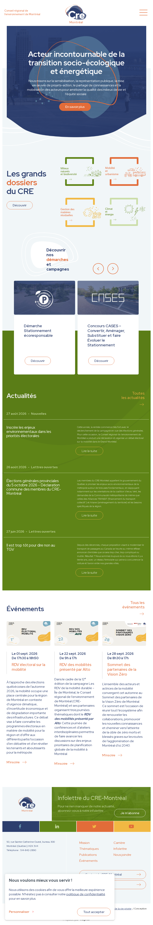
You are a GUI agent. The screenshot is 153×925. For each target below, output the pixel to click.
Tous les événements (133, 605)
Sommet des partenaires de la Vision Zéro (121, 669)
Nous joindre (122, 855)
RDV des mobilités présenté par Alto (75, 667)
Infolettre (120, 849)
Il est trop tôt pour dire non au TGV (30, 547)
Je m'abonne (129, 813)
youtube (132, 826)
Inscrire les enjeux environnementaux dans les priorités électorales (28, 431)
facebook (20, 826)
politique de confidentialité (85, 894)
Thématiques (89, 849)
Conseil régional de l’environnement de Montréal (22, 12)
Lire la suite (89, 451)
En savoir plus (75, 107)
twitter (95, 826)
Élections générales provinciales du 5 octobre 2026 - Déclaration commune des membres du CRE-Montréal (33, 487)
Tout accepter (93, 912)
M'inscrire (13, 762)
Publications (88, 855)
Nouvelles (38, 414)
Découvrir (19, 205)
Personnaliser (19, 912)
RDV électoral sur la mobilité (28, 667)
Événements (88, 861)
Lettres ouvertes (44, 467)
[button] (100, 268)
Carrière (119, 843)
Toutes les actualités (133, 395)
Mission (84, 843)
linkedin (57, 826)
